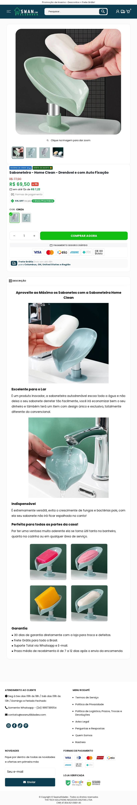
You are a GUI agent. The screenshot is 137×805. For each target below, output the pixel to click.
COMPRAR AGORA (84, 236)
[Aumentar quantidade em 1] (34, 236)
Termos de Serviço (87, 697)
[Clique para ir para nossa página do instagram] (8, 725)
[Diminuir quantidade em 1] (14, 236)
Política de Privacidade (89, 704)
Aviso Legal (82, 721)
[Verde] (26, 218)
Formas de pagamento (28, 194)
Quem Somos (83, 735)
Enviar (31, 782)
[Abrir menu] (9, 11)
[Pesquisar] (103, 11)
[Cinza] (15, 218)
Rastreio (80, 742)
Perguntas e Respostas (90, 728)
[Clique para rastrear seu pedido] (122, 11)
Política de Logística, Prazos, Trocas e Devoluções (98, 712)
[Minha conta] (117, 11)
